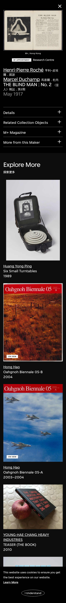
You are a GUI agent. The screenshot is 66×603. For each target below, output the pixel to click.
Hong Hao (11, 367)
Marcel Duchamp (21, 79)
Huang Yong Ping (17, 266)
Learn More (10, 582)
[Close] (60, 6)
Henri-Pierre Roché (23, 70)
